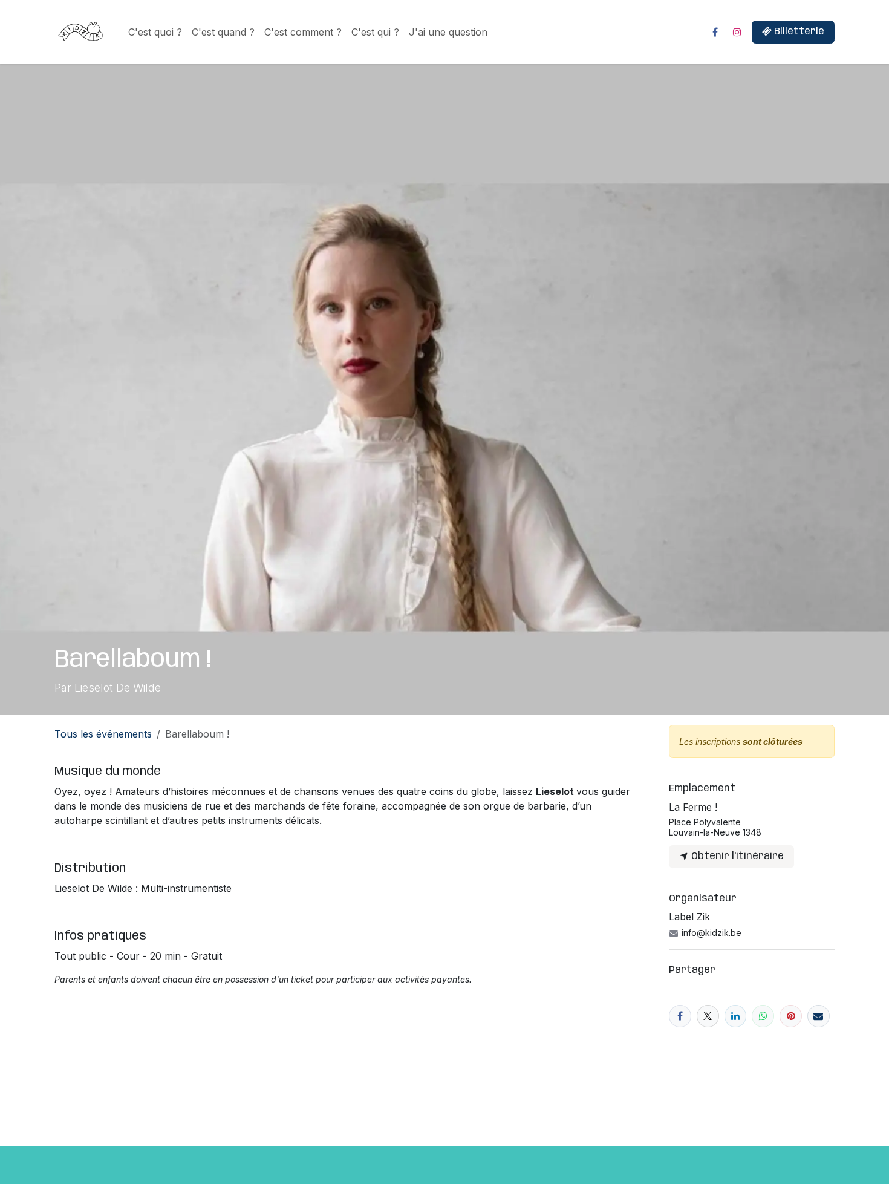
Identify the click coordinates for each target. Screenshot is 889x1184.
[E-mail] (818, 1016)
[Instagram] (737, 32)
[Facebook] (715, 32)
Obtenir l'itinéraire (736, 856)
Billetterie (798, 32)
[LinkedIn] (736, 1016)
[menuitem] (155, 32)
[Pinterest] (791, 1016)
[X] (708, 1016)
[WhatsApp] (763, 1016)
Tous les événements (103, 734)
